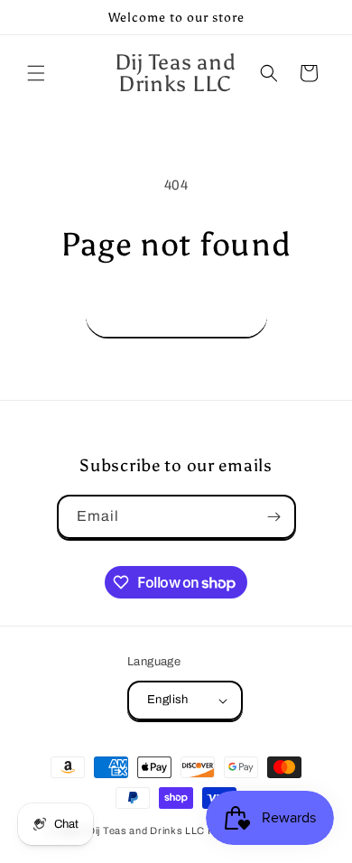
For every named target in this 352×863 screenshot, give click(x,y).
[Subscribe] (274, 517)
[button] (36, 73)
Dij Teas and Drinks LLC (146, 830)
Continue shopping (176, 315)
